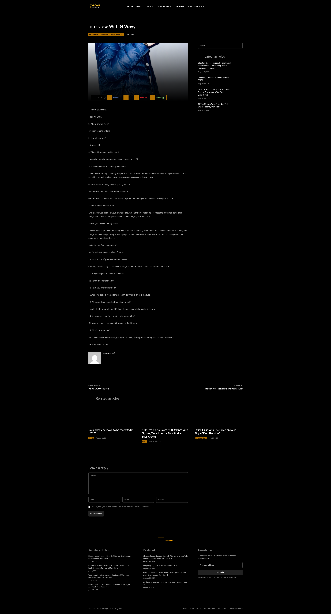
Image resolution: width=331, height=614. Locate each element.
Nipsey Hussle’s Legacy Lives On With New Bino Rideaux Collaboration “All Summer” (109, 557)
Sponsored (104, 34)
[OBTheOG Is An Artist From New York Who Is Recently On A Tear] (238, 106)
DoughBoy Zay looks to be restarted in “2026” (110, 431)
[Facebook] (229, 6)
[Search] (240, 46)
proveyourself (109, 353)
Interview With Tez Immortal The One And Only (224, 389)
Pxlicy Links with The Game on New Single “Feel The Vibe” (215, 431)
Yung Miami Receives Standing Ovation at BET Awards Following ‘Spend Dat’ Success (108, 576)
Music (91, 438)
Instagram (169, 540)
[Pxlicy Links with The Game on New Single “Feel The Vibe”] (219, 416)
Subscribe (220, 572)
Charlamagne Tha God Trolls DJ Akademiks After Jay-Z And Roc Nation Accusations (109, 585)
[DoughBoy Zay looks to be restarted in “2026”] (238, 80)
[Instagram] (235, 6)
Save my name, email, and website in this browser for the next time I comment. (120, 507)
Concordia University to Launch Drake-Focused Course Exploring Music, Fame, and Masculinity (108, 566)
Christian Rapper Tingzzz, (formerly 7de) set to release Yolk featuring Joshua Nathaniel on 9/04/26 (214, 66)
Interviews (93, 34)
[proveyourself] (94, 358)
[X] (240, 6)
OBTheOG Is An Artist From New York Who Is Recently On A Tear (213, 105)
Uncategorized (117, 34)
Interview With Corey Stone (99, 389)
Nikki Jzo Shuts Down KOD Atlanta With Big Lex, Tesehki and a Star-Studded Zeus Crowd (214, 92)
